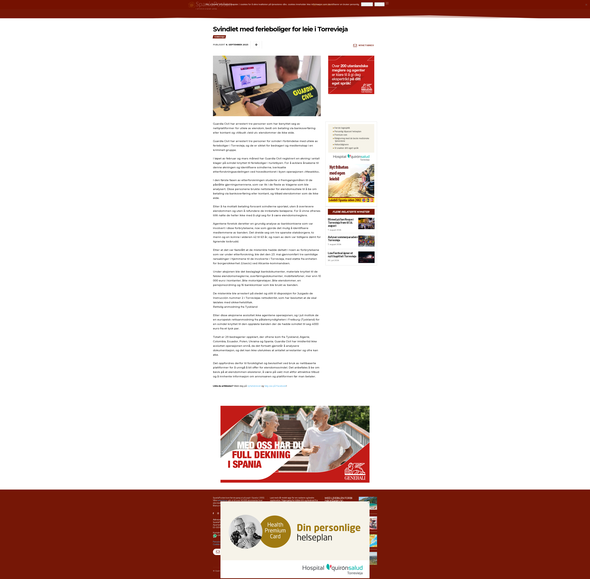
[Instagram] (218, 513)
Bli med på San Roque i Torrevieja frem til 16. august (340, 222)
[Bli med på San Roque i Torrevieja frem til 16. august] (366, 223)
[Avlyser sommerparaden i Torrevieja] (366, 241)
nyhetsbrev (223, 500)
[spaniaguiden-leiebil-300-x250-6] (351, 183)
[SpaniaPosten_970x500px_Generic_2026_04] (295, 444)
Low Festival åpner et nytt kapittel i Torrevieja (342, 254)
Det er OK (367, 4)
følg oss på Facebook (275, 386)
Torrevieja (219, 37)
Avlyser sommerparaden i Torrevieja (343, 238)
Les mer (379, 4)
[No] (586, 4)
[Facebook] (213, 513)
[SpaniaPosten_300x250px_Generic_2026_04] (351, 75)
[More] (256, 45)
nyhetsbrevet (254, 386)
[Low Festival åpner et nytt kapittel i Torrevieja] (366, 257)
